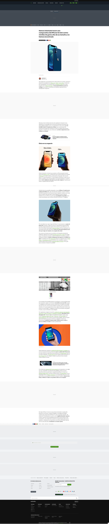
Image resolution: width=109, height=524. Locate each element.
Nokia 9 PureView (51, 374)
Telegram (73, 2)
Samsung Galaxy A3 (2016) (58, 241)
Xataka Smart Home (33, 509)
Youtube (76, 2)
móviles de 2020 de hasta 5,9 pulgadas (60, 350)
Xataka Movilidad (49, 485)
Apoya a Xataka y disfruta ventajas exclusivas (69, 494)
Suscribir (69, 484)
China (32, 488)
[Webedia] (76, 0)
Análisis (40, 483)
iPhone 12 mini (59, 84)
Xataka (32, 505)
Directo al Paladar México (54, 516)
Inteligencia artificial (50, 486)
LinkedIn (72, 491)
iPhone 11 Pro (46, 174)
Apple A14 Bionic (56, 228)
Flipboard (48, 40)
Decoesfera (67, 506)
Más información (61, 523)
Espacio (48, 483)
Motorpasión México (60, 516)
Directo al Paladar (54, 505)
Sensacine (46, 505)
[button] (44, 78)
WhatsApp (70, 2)
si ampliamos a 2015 (47, 240)
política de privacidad (67, 486)
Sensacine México (47, 516)
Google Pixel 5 (64, 353)
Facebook (46, 40)
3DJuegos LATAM (40, 516)
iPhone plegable (46, 477)
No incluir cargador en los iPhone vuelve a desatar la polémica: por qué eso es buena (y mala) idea (60, 137)
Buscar (76, 498)
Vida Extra (39, 506)
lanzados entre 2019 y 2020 (59, 234)
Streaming (32, 483)
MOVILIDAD (51, 2)
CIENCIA (47, 2)
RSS (69, 491)
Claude (55, 477)
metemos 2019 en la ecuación (52, 369)
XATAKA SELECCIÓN (41, 2)
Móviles (32, 485)
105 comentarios (42, 40)
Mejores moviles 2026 (40, 477)
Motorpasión (60, 505)
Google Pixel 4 (64, 373)
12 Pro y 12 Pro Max (59, 83)
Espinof (46, 506)
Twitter (77, 2)
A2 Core (56, 316)
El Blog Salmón (75, 505)
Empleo (40, 488)
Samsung (40, 486)
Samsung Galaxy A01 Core (47, 316)
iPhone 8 (41, 175)
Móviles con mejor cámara (60, 477)
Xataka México (33, 516)
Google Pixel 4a (52, 354)
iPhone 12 (53, 83)
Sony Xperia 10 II (42, 355)
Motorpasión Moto (61, 506)
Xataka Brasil (32, 517)
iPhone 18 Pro (67, 477)
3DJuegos (39, 505)
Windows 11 (48, 488)
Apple (32, 486)
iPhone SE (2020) (49, 85)
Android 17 (51, 477)
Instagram (74, 2)
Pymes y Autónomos (74, 507)
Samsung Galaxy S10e (43, 373)
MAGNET (56, 2)
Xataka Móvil (32, 506)
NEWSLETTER (62, 2)
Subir (76, 501)
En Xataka (54, 135)
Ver (55, 446)
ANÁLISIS (34, 2)
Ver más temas (33, 491)
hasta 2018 (53, 238)
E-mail (50, 40)
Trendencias (67, 505)
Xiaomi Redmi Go (42, 317)
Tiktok (71, 2)
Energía (40, 485)
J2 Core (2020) (62, 316)
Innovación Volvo (56, 11)
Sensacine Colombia (46, 518)
